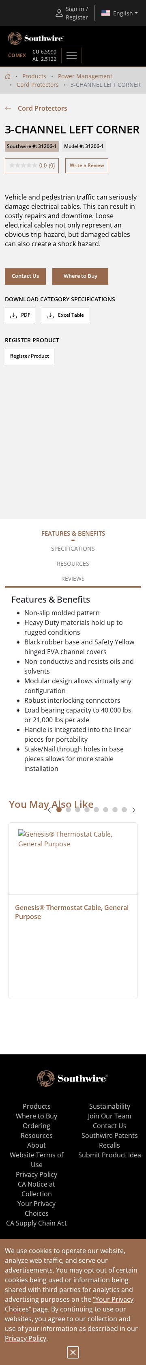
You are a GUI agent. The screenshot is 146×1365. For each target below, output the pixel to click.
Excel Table (70, 314)
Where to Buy (36, 1116)
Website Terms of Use (36, 1159)
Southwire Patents (110, 1135)
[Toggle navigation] (71, 55)
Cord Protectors (38, 84)
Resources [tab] (73, 563)
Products (34, 76)
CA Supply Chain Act (36, 1223)
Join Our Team (109, 1116)
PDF (25, 314)
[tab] (59, 809)
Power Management (85, 76)
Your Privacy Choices (36, 1208)
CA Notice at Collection (36, 1189)
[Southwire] (36, 38)
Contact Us (25, 275)
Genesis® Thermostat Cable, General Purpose (72, 912)
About (36, 1145)
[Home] (8, 76)
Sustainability (109, 1106)
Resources (37, 1135)
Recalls (109, 1145)
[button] (80, 276)
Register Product (29, 355)
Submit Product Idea (109, 1154)
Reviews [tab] (73, 578)
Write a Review (87, 165)
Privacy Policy (25, 1338)
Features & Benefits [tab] (73, 533)
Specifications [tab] (73, 548)
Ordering (36, 1125)
